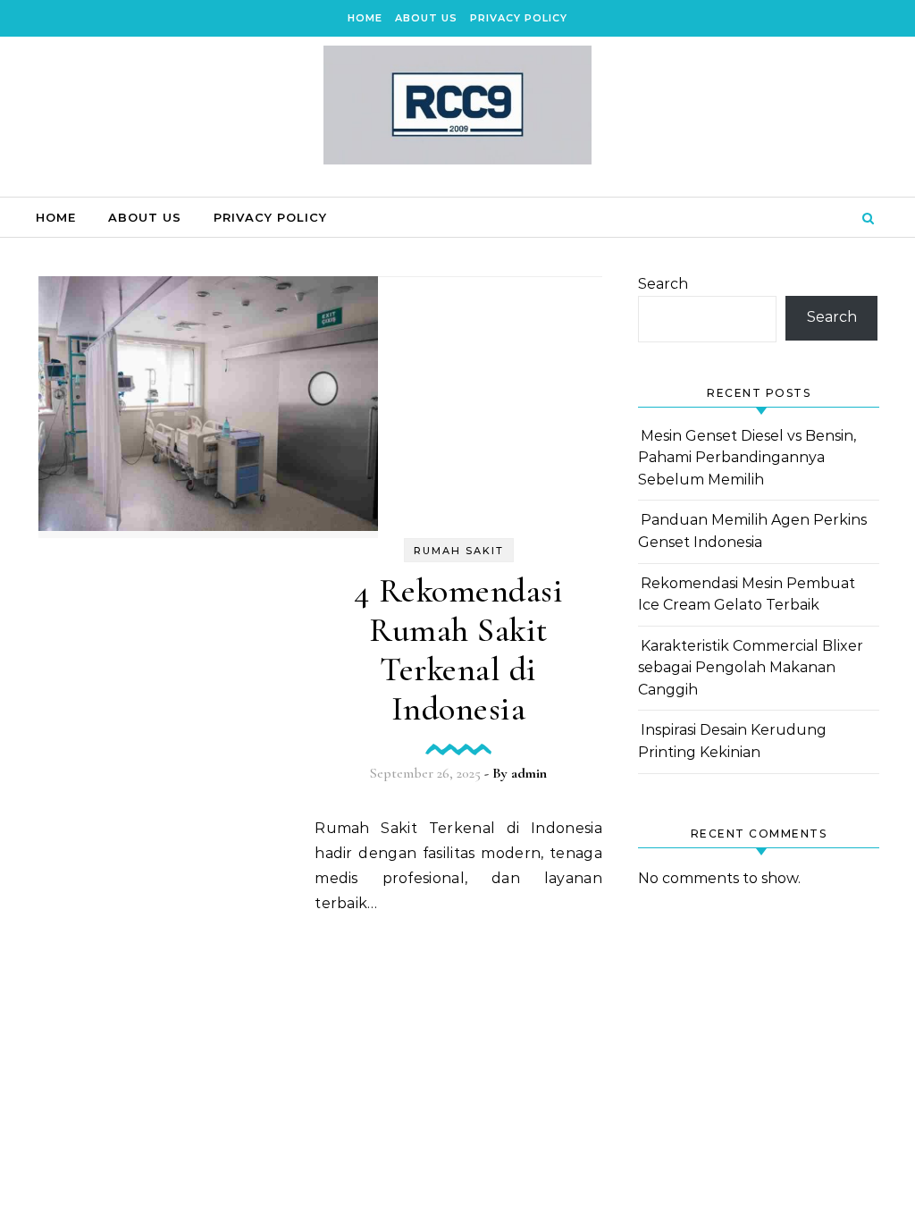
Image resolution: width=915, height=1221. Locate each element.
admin (529, 773)
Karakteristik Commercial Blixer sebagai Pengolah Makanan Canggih (750, 667)
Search (663, 283)
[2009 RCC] (457, 109)
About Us (426, 18)
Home (365, 18)
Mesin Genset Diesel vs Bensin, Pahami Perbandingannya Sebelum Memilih (747, 457)
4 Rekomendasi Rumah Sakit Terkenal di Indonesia (459, 649)
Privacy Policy (518, 18)
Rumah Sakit (459, 550)
